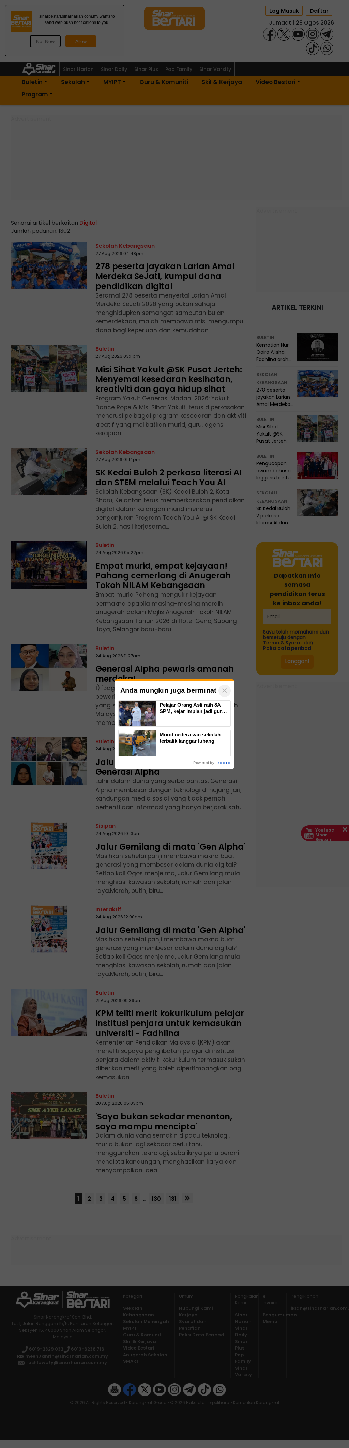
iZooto (223, 762)
